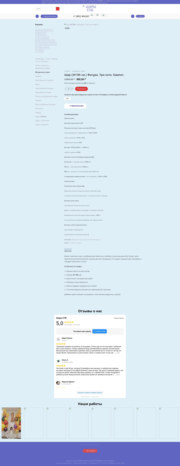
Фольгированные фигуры (45, 104)
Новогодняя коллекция (44, 88)
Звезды (38, 76)
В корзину (81, 89)
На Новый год (40, 44)
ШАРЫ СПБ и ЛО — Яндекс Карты (90, 396)
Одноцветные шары (43, 92)
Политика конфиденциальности (90, 444)
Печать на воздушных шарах (46, 96)
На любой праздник (42, 47)
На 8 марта (48, 30)
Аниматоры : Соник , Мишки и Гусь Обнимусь (46, 60)
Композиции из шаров (44, 80)
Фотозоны (39, 108)
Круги (37, 84)
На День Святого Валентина (45, 40)
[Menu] (37, 16)
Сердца (38, 100)
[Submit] (57, 9)
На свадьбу (39, 51)
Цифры (38, 112)
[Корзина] (132, 16)
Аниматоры (39, 30)
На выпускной (51, 44)
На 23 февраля (40, 34)
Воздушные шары (42, 72)
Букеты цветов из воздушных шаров (42, 67)
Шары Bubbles (41, 116)
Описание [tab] (68, 251)
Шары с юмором (41, 124)
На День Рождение (42, 37)
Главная (67, 71)
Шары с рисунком (42, 120)
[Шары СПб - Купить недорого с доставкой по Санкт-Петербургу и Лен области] (90, 9)
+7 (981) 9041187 (81, 16)
